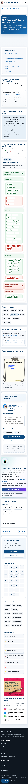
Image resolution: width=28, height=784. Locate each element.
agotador (9, 184)
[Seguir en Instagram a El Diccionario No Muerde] (14, 687)
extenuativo (10, 187)
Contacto (3, 763)
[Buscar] (20, 2)
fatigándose (6, 322)
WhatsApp (3, 751)
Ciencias (14, 609)
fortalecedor (10, 198)
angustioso (10, 232)
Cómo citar (8, 63)
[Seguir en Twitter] (14, 720)
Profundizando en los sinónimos (14, 58)
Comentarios (8, 71)
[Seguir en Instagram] (14, 709)
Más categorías (16, 625)
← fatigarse (6, 531)
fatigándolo (16, 318)
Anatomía (7, 605)
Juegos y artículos (6, 768)
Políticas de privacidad (11, 780)
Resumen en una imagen (12, 66)
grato (13, 246)
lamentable (17, 238)
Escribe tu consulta (8, 413)
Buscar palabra (14, 551)
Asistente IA (8, 69)
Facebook (3, 743)
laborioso (9, 224)
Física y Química (17, 613)
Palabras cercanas (10, 61)
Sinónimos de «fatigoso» (10, 335)
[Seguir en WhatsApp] (14, 716)
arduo (8, 215)
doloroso (9, 238)
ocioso (16, 296)
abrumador (10, 260)
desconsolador (11, 235)
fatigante (9, 190)
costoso (15, 215)
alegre (19, 246)
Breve (18, 432)
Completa (9, 432)
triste (15, 241)
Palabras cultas (17, 621)
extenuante (6, 94)
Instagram (3, 746)
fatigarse (5, 310)
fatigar (21, 310)
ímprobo (17, 221)
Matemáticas (17, 617)
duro (14, 218)
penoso (12, 94)
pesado (16, 227)
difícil (8, 218)
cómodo (9, 296)
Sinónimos (19, 9)
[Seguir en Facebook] (14, 712)
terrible (9, 241)
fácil (8, 246)
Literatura (7, 617)
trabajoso (17, 94)
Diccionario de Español (8, 9)
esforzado (10, 221)
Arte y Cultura (17, 605)
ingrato (9, 266)
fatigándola (6, 318)
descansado (6, 104)
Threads (3, 753)
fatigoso (4, 11)
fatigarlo (13, 310)
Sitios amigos (4, 770)
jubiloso (9, 249)
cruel (17, 232)
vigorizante (10, 204)
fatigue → (22, 531)
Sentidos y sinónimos (11, 53)
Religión (7, 625)
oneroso (9, 227)
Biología (7, 609)
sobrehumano (11, 193)
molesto (17, 224)
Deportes (7, 613)
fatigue (22, 314)
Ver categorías (14, 555)
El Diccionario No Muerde (8, 756)
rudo (8, 230)
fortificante (10, 201)
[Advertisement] (14, 39)
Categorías (4, 765)
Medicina (7, 621)
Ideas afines (8, 56)
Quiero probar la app (14, 489)
